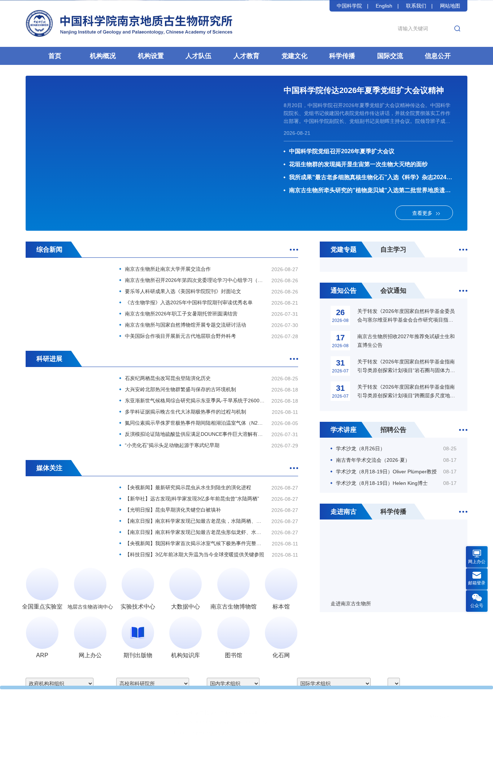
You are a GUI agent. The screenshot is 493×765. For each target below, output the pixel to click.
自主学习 (393, 249)
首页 (54, 55)
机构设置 (151, 55)
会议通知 (393, 290)
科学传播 (342, 55)
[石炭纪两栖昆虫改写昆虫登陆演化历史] (67, 401)
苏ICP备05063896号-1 (274, 754)
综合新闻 (49, 249)
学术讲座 (344, 429)
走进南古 (344, 511)
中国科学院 (349, 6)
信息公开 (438, 55)
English (384, 6)
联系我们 (416, 6)
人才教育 (246, 55)
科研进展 (49, 358)
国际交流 (390, 55)
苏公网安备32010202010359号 (337, 754)
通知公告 (344, 290)
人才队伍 (198, 55)
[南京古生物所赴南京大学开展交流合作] (67, 292)
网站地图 (450, 6)
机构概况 (103, 55)
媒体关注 (49, 468)
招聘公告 (393, 429)
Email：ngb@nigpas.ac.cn (204, 732)
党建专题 (344, 249)
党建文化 (294, 55)
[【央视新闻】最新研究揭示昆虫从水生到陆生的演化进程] (67, 511)
